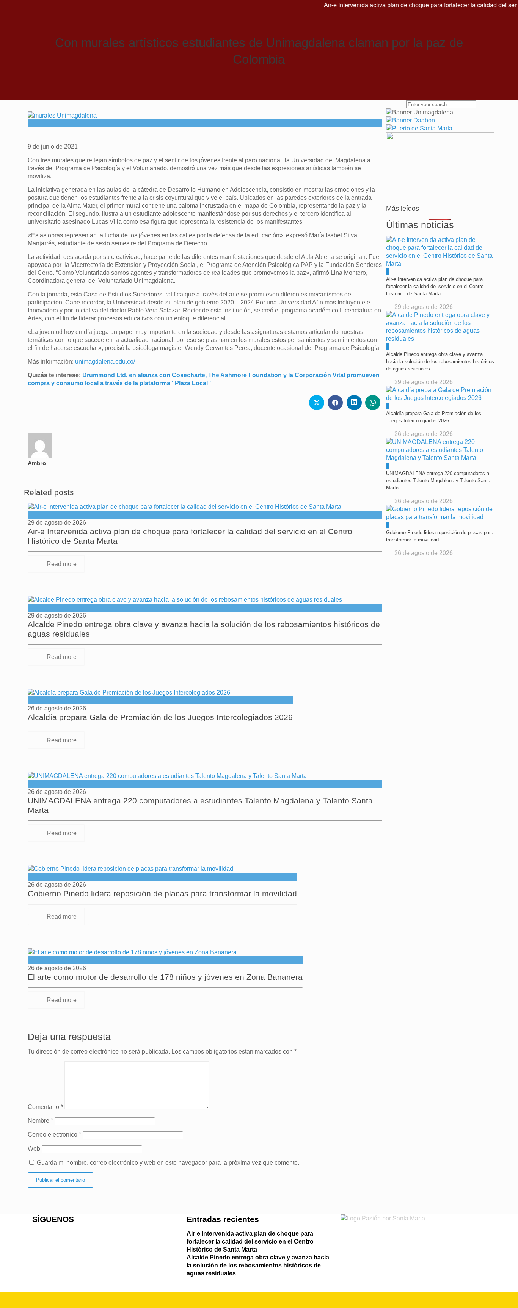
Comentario (45, 1107)
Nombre (40, 1120)
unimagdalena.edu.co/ (105, 361)
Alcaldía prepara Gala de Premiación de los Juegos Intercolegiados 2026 (160, 717)
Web (34, 1148)
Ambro (37, 463)
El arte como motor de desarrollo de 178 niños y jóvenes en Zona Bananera (165, 976)
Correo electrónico (54, 1134)
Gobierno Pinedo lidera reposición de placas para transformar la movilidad (162, 893)
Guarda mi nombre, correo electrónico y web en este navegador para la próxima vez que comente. (168, 1162)
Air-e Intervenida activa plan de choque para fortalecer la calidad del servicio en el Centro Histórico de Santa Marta (250, 1241)
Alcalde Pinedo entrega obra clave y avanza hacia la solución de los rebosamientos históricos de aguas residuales (258, 1265)
